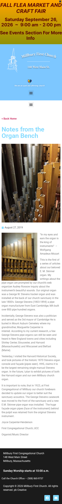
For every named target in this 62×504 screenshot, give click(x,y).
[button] (31, 93)
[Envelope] (56, 498)
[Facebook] (47, 498)
